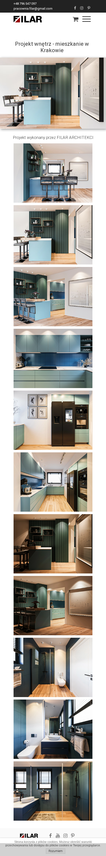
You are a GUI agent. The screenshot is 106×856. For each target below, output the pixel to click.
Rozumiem (56, 851)
